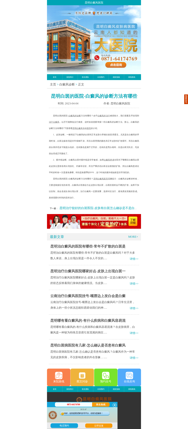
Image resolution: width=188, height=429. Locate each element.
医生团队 (85, 77)
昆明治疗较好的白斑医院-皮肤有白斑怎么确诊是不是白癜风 (100, 208)
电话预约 (64, 425)
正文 (81, 84)
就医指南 (116, 77)
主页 (53, 84)
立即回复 (100, 425)
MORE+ (133, 236)
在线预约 (100, 77)
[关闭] (114, 405)
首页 (54, 77)
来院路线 (131, 77)
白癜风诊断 (67, 84)
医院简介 (70, 77)
